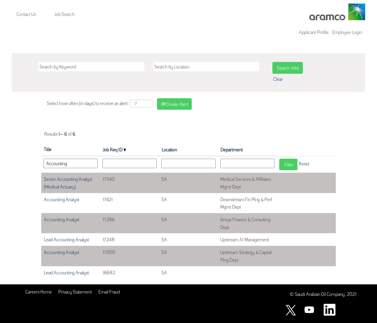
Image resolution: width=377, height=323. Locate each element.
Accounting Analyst (61, 199)
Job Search (64, 14)
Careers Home (38, 291)
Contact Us (26, 14)
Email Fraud (109, 291)
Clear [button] (278, 79)
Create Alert (176, 104)
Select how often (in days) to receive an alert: (88, 103)
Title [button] (48, 149)
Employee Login (347, 32)
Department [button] (232, 149)
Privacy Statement (75, 291)
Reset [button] (304, 163)
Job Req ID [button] (113, 149)
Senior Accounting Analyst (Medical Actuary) (68, 183)
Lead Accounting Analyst (66, 239)
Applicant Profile (314, 32)
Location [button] (169, 149)
